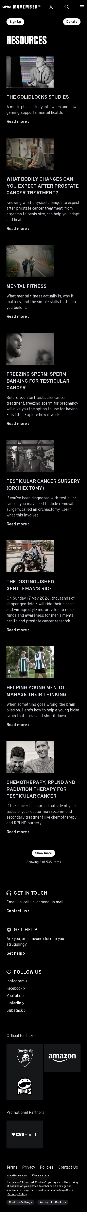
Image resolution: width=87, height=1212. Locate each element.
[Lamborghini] (24, 1058)
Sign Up (15, 22)
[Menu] (82, 7)
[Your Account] (51, 7)
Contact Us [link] (68, 1167)
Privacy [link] (28, 1167)
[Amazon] (62, 1058)
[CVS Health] (24, 1134)
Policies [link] (46, 1167)
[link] (18, 911)
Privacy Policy (17, 1194)
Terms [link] (11, 1167)
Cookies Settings (20, 1202)
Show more (43, 853)
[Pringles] (24, 1086)
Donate (71, 22)
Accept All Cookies (53, 1202)
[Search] (66, 7)
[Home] (21, 7)
